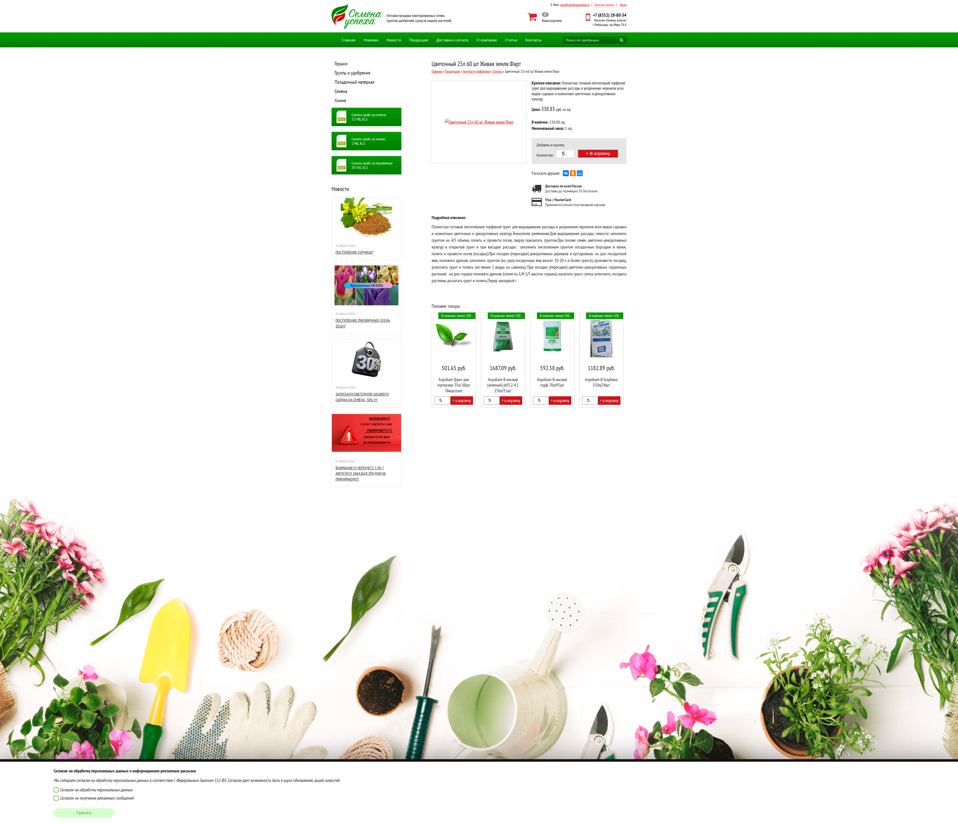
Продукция (418, 40)
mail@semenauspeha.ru (575, 4)
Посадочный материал (354, 82)
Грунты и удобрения (352, 73)
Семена (341, 91)
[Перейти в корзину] (545, 17)
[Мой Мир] (580, 173)
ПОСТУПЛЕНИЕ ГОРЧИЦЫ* (354, 252)
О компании (487, 40)
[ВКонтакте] (566, 173)
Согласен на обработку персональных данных (96, 790)
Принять (84, 813)
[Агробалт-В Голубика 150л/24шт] (601, 360)
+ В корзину (598, 153)
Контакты (533, 40)
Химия (340, 100)
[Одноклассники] (573, 173)
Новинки (371, 40)
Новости (393, 40)
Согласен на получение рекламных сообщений (96, 798)
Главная (349, 40)
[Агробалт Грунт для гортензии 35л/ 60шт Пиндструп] (454, 360)
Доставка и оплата (452, 40)
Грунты (497, 71)
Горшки (341, 63)
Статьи (511, 40)
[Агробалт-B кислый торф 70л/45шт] (552, 360)
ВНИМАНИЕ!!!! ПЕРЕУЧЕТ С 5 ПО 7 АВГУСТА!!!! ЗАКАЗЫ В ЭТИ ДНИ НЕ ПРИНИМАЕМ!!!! (361, 473)
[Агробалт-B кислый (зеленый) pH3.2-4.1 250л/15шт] (503, 360)
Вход (623, 4)
